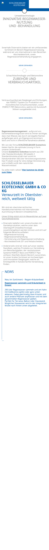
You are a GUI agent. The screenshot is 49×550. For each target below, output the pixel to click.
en (7, 10)
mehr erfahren (25, 66)
